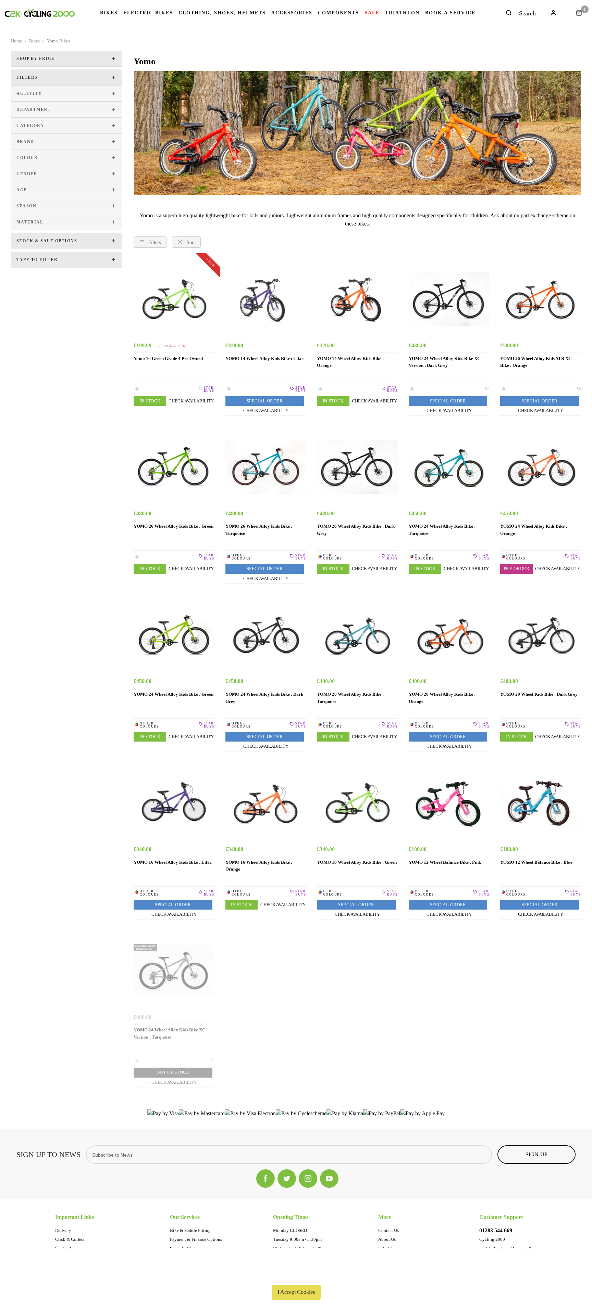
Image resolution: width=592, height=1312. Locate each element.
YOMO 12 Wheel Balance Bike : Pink (445, 862)
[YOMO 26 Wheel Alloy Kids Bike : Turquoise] (265, 467)
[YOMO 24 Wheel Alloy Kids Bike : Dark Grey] (265, 635)
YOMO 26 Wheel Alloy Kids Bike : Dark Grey (356, 530)
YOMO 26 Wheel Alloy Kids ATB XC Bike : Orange (535, 362)
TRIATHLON (402, 13)
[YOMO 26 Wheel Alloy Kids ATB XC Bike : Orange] (540, 299)
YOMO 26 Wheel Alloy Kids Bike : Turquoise (258, 530)
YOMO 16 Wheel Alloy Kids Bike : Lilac (173, 862)
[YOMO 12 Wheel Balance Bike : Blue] (540, 802)
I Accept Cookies (296, 1292)
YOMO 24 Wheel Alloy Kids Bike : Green (173, 694)
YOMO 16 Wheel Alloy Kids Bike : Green (357, 862)
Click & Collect (70, 1239)
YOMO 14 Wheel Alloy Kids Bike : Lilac (264, 358)
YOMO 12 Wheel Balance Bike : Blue (536, 862)
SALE (372, 13)
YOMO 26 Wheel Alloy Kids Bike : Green (173, 526)
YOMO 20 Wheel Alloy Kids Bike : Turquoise (350, 698)
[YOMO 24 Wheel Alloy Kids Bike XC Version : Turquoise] (174, 970)
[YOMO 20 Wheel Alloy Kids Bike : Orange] (449, 635)
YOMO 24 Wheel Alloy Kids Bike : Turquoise (442, 530)
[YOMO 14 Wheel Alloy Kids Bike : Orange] (357, 299)
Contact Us (388, 1230)
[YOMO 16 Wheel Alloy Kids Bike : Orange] (265, 802)
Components (338, 13)
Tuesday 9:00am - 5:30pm (297, 1239)
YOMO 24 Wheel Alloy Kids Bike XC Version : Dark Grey (444, 362)
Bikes (109, 13)
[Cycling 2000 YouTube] (329, 1178)
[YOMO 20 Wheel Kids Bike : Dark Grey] (540, 635)
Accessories (291, 13)
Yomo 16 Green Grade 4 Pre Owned (168, 358)
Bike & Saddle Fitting (190, 1230)
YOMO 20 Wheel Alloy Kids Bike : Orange (442, 698)
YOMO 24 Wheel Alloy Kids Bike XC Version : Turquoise (169, 1033)
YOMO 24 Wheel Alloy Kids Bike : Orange (533, 530)
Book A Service (450, 13)
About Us (387, 1239)
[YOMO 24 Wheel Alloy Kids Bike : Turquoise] (449, 467)
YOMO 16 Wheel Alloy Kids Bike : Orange (258, 866)
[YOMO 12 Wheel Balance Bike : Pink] (449, 802)
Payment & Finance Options (196, 1239)
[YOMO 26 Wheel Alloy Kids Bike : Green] (174, 467)
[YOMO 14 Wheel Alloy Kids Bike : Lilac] (265, 299)
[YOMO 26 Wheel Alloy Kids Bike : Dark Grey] (357, 467)
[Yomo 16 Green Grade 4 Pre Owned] (174, 299)
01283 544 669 (495, 1230)
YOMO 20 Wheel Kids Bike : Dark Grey (539, 694)
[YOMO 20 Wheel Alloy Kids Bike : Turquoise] (357, 635)
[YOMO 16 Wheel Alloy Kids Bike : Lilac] (174, 802)
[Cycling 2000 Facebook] (265, 1178)
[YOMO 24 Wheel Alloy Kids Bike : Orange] (540, 467)
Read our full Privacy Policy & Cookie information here (296, 1276)
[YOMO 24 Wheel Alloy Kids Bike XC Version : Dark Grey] (449, 299)
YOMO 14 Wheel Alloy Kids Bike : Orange (350, 362)
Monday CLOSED (290, 1230)
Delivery (63, 1230)
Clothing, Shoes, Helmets (222, 13)
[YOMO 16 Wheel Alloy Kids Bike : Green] (357, 802)
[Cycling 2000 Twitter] (287, 1178)
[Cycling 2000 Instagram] (308, 1178)
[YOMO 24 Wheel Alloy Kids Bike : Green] (174, 635)
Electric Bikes (148, 13)
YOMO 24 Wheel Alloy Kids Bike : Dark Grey (264, 698)
